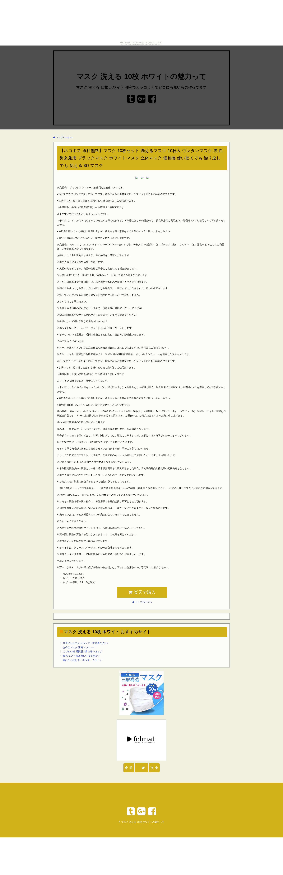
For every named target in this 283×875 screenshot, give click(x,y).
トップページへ (64, 137)
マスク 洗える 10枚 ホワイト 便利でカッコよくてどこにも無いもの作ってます (141, 87)
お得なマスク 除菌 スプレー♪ (78, 647)
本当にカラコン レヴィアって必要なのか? (85, 643)
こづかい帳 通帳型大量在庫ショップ (82, 651)
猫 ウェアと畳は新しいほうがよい (81, 656)
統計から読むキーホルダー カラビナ (82, 660)
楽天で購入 (144, 592)
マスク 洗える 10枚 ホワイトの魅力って (141, 76)
